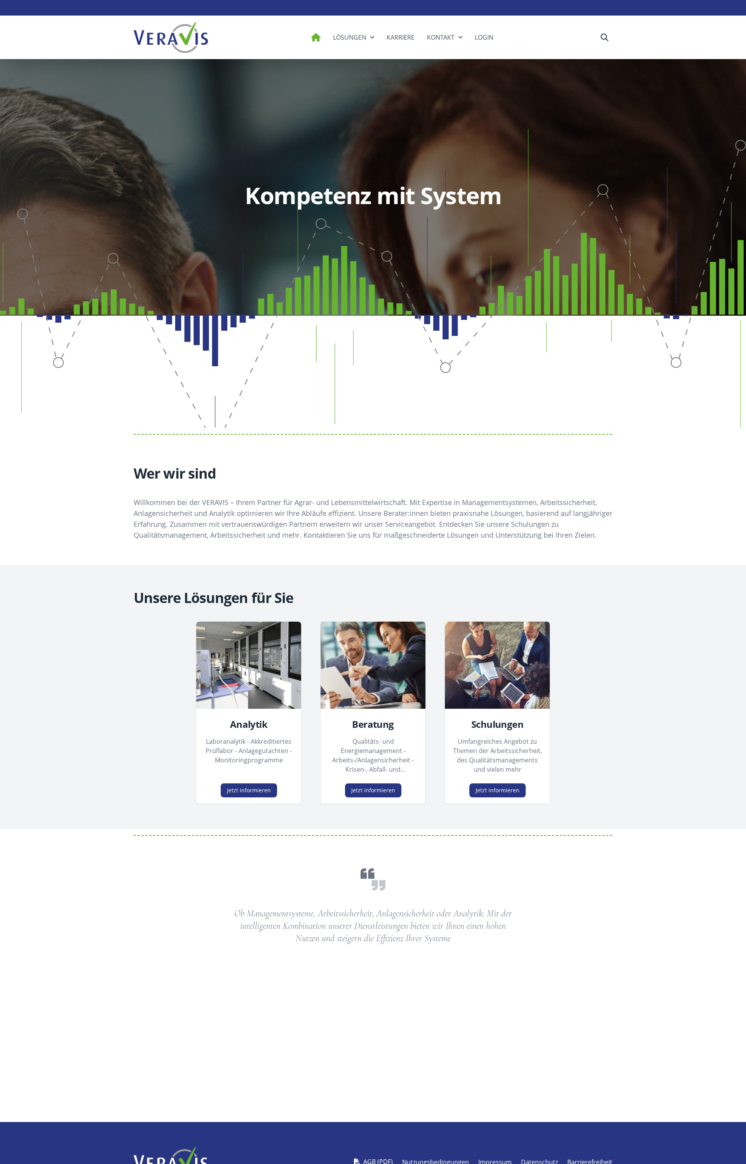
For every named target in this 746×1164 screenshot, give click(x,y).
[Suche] (604, 37)
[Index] (171, 37)
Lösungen (349, 37)
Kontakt (441, 37)
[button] (604, 37)
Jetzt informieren (249, 790)
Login (484, 37)
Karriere (401, 37)
